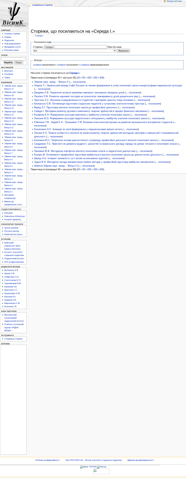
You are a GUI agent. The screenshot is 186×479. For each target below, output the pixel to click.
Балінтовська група (13, 234)
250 (95, 77)
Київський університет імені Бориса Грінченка (12, 246)
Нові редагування (12, 44)
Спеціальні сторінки (13, 339)
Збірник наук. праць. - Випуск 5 (51, 82)
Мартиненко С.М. (12, 303)
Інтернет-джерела (12, 219)
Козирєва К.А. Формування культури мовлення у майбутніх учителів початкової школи (82, 115)
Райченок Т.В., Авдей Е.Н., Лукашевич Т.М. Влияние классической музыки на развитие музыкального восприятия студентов (103, 122)
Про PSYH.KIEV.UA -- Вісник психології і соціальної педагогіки (93, 460)
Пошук (4, 55)
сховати (37, 65)
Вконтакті (8, 71)
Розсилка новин (11, 50)
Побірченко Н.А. (11, 277)
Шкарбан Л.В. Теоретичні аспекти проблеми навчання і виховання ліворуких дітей (79, 92)
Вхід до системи (174, 1)
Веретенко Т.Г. (11, 290)
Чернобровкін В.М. (12, 283)
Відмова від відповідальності (141, 460)
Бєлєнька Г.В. (10, 306)
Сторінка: (38, 47)
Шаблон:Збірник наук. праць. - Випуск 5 (56, 166)
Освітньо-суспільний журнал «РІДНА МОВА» (14, 327)
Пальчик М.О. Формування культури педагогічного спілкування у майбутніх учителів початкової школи (91, 118)
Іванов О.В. (9, 273)
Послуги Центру (11, 231)
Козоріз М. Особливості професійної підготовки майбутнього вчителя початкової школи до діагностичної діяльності (98, 154)
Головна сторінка (12, 34)
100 (89, 77)
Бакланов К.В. (10, 287)
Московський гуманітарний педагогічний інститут (14, 318)
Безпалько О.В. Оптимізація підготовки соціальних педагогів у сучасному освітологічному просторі (89, 103)
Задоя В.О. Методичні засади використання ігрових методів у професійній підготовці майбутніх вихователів (94, 162)
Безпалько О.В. (11, 270)
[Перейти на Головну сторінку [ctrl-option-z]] (14, 14)
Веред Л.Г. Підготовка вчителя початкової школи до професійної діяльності (76, 107)
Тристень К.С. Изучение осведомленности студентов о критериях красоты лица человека (83, 100)
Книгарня (8, 213)
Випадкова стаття (12, 47)
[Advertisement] (107, 18)
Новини (7, 37)
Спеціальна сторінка (42, 5)
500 (101, 77)
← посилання (77, 82)
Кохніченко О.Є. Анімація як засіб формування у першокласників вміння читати (78, 129)
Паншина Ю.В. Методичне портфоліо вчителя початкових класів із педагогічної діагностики (84, 151)
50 (83, 77)
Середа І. (39, 36)
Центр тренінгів (11, 228)
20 (78, 77)
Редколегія (9, 40)
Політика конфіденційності (47, 460)
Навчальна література (14, 216)
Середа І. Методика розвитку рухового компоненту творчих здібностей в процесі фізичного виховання (90, 111)
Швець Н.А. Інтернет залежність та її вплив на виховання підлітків (71, 158)
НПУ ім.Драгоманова (14, 262)
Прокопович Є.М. (12, 293)
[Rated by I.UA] (101, 471)
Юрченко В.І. (10, 297)
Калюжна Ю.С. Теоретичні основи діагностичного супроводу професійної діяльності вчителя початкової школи (95, 140)
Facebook (8, 74)
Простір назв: (114, 47)
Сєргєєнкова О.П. (12, 280)
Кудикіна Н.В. (10, 300)
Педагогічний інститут (14, 258)
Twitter (7, 77)
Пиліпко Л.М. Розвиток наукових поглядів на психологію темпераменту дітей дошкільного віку (86, 96)
